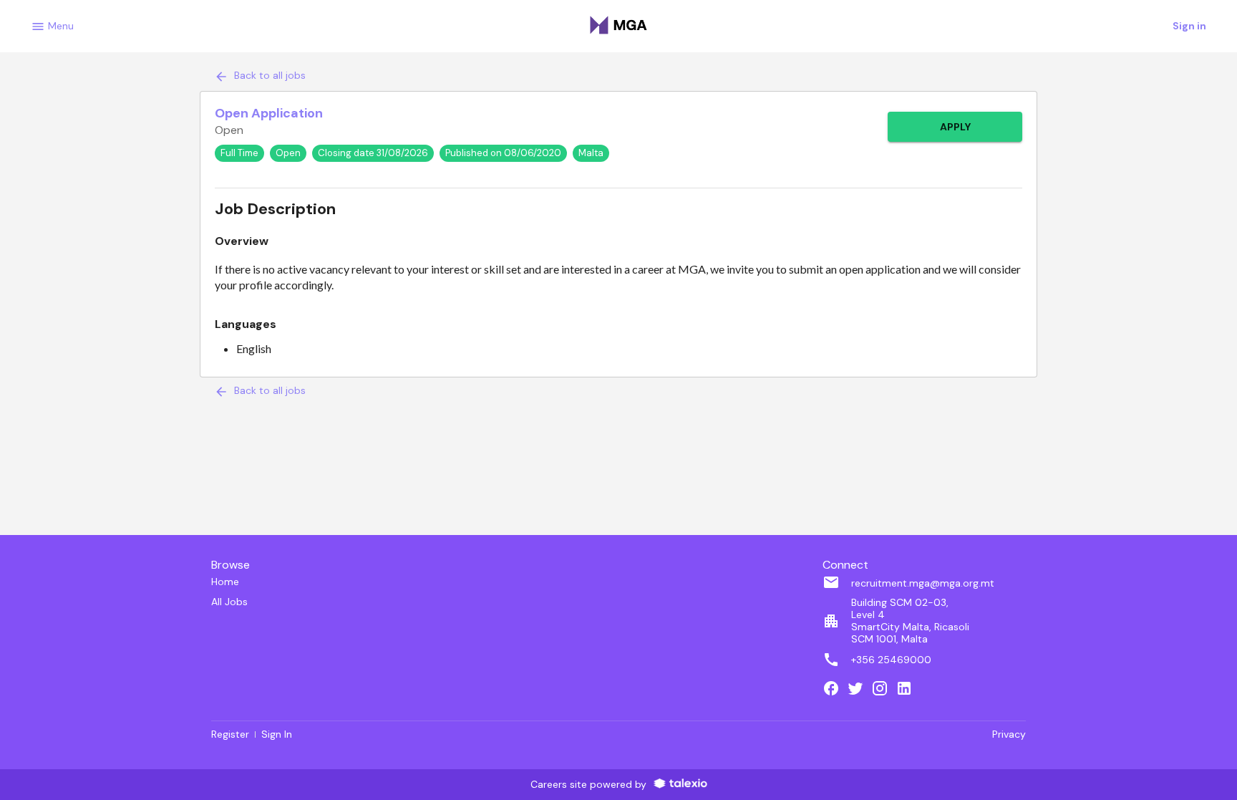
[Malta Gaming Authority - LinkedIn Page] (908, 689)
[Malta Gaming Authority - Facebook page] (835, 689)
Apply (955, 126)
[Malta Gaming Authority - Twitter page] (859, 689)
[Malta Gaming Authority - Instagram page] (883, 689)
